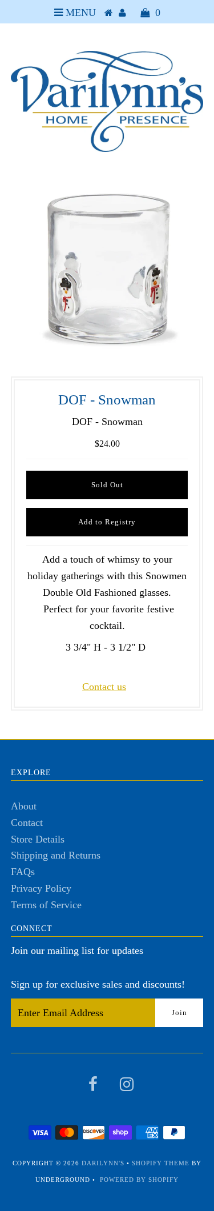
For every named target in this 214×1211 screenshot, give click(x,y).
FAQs (23, 871)
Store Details (37, 839)
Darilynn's (103, 1163)
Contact (27, 822)
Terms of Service (46, 905)
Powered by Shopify (139, 1179)
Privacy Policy (41, 888)
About (24, 806)
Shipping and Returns (55, 855)
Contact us (104, 686)
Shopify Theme (160, 1163)
